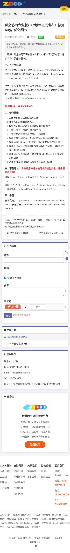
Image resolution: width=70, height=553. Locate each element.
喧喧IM (46, 515)
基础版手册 (19, 476)
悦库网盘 (11, 519)
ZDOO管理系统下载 (17, 343)
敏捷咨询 (36, 527)
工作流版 (4, 488)
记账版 (3, 482)
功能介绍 (18, 471)
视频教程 (18, 488)
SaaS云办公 (5, 471)
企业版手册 (19, 482)
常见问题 (18, 494)
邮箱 (6, 268)
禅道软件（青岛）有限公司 (36, 538)
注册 (64, 8)
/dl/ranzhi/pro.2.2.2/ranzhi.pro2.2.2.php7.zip (44, 185)
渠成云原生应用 (43, 523)
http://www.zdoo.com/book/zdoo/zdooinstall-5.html (40, 200)
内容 (6, 285)
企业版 (3, 476)
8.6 (35, 542)
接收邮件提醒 (14, 278)
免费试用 (35, 444)
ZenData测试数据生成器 (52, 519)
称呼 (6, 255)
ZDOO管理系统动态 (32, 14)
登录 (53, 8)
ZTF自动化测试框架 (28, 519)
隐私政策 (58, 538)
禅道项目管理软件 (22, 515)
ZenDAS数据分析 (9, 523)
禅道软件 (31, 471)
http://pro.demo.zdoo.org (33, 98)
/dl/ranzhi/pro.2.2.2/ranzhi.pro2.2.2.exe (37, 189)
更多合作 (31, 476)
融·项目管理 (26, 523)
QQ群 (44, 471)
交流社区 (45, 476)
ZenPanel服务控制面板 (18, 527)
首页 (16, 14)
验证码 (7, 301)
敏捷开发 (56, 515)
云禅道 (36, 515)
